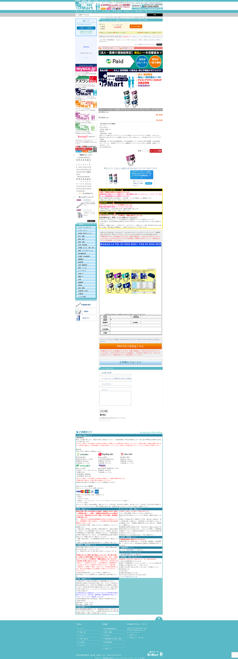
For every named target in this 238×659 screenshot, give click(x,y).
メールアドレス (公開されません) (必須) (116, 378)
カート (98, 11)
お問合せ (140, 11)
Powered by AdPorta (86, 33)
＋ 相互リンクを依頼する (86, 28)
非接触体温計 (86, 304)
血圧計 (111, 17)
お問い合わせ (83, 639)
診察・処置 (117, 17)
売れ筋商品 (118, 11)
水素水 (86, 311)
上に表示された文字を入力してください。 (113, 418)
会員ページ (112, 2)
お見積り (107, 11)
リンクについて (135, 632)
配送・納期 (149, 2)
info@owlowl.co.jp (146, 221)
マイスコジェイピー (85, 24)
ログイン (105, 2)
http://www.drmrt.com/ (139, 628)
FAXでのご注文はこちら (130, 346)
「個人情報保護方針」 (126, 554)
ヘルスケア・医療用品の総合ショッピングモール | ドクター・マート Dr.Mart (119, 658)
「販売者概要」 (130, 550)
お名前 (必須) (107, 373)
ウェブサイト (107, 384)
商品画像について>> (128, 48)
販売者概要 (120, 2)
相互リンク (133, 635)
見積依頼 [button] (148, 183)
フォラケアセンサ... (87, 210)
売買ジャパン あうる (136, 637)
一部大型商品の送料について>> (110, 48)
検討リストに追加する (107, 32)
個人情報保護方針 (158, 2)
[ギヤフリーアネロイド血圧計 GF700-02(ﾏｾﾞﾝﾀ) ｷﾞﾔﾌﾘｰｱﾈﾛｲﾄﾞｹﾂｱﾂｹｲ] (130, 168)
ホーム (80, 11)
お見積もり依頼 (154, 39)
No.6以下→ (91, 221)
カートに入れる (136, 26)
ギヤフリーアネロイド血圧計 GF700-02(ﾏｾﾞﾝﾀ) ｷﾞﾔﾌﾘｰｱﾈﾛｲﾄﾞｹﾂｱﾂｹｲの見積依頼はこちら (142, 174)
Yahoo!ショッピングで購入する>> (142, 36)
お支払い (142, 2)
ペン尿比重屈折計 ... (87, 200)
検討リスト (129, 11)
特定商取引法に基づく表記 (131, 2)
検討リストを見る (121, 32)
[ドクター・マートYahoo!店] (86, 137)
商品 (107, 17)
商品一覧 (89, 11)
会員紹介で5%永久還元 (86, 31)
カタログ (150, 11)
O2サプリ (86, 318)
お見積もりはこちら (131, 362)
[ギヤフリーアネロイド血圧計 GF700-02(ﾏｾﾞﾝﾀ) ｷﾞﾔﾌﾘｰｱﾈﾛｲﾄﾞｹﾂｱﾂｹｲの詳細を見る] (113, 174)
